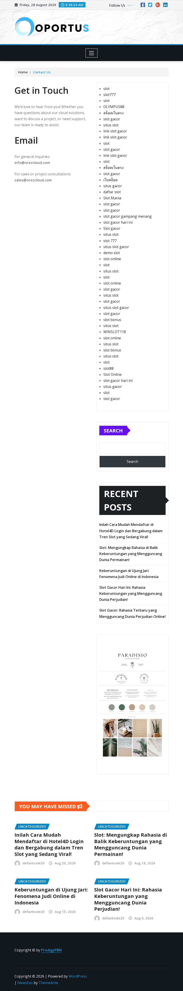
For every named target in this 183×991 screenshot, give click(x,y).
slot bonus (112, 319)
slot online (112, 258)
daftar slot (112, 191)
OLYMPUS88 (113, 106)
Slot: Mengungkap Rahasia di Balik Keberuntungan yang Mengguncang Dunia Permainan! (130, 553)
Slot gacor (111, 228)
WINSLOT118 (114, 331)
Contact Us (42, 72)
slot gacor (111, 119)
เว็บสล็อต (110, 179)
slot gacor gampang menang (127, 216)
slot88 (108, 368)
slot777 (109, 94)
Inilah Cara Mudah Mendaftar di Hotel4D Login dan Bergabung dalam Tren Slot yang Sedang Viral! (130, 530)
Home (23, 72)
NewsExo (25, 982)
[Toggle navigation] (91, 53)
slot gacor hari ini (118, 222)
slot (106, 88)
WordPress (78, 976)
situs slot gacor (116, 246)
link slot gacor (115, 131)
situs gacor (112, 185)
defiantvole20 (34, 863)
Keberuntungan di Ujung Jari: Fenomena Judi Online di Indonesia (51, 896)
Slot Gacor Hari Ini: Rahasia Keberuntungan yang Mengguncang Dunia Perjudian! (130, 593)
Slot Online (112, 374)
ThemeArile (48, 982)
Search (113, 430)
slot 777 (109, 240)
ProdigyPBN (51, 950)
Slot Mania (112, 198)
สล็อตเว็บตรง (113, 113)
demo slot (111, 252)
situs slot (111, 125)
